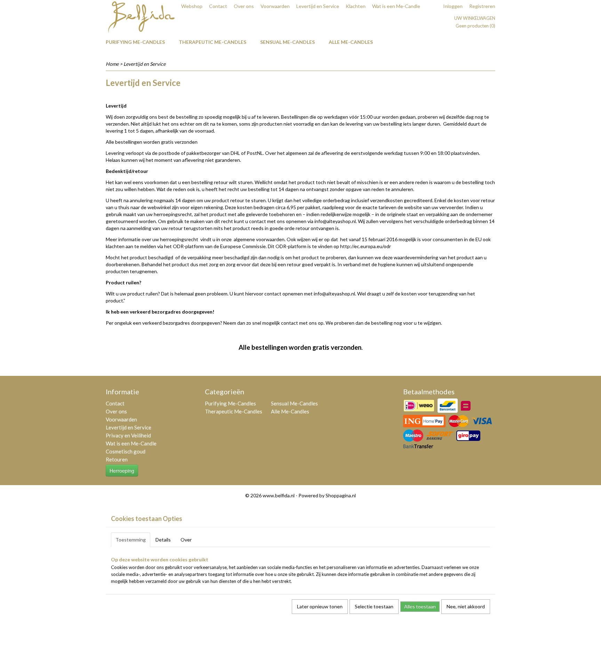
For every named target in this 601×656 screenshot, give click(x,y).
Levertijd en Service (317, 6)
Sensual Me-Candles (287, 42)
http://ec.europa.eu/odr (365, 246)
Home (112, 64)
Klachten (356, 6)
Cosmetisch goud (125, 451)
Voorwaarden (275, 6)
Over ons (244, 6)
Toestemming (130, 540)
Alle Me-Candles (351, 42)
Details (163, 540)
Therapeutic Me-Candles (212, 42)
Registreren (482, 6)
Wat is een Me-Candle (396, 6)
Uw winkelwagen (474, 18)
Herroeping (122, 470)
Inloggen (453, 6)
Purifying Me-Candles (135, 42)
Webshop (191, 6)
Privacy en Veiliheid (128, 435)
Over (186, 540)
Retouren (117, 459)
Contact (218, 6)
